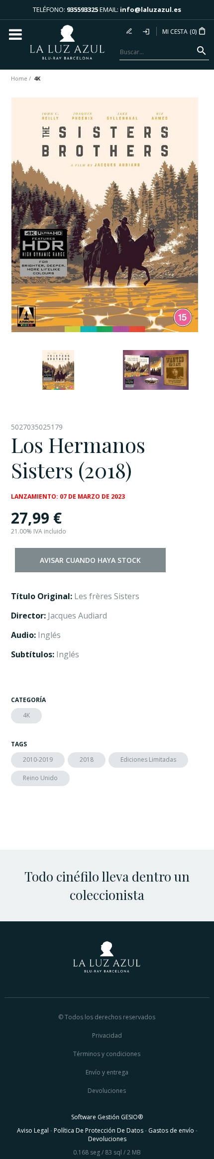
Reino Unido (40, 778)
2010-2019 (38, 759)
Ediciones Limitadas (148, 759)
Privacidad (107, 1035)
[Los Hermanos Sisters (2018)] (104, 214)
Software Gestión (95, 1117)
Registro (130, 31)
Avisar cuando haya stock (90, 560)
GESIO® (132, 1117)
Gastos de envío (171, 1130)
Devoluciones (107, 1090)
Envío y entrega (107, 1072)
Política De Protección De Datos (98, 1130)
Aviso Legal (33, 1130)
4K (26, 715)
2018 (87, 759)
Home (19, 78)
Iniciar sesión (146, 31)
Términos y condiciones (106, 1054)
